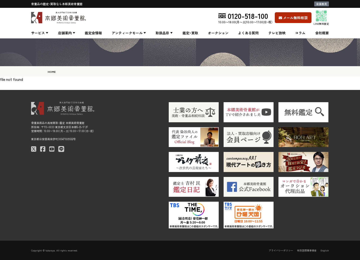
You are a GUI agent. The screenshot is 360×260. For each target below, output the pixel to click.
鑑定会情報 (93, 32)
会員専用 (321, 4)
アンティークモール (127, 32)
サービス (38, 32)
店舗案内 (65, 32)
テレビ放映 (277, 32)
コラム (300, 32)
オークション (218, 32)
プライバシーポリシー (281, 250)
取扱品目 (162, 32)
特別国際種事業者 (307, 250)
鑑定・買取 (190, 32)
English (325, 250)
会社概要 (322, 32)
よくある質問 (248, 32)
